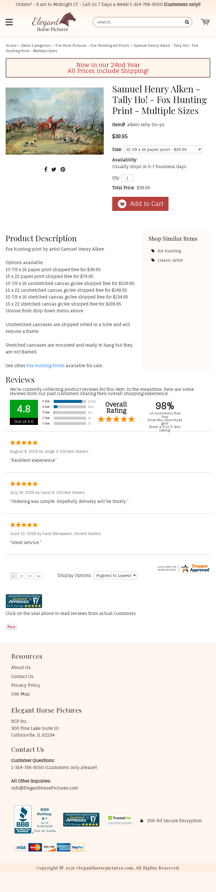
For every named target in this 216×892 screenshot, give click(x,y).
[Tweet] (54, 169)
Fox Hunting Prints (45, 365)
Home (11, 45)
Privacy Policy (25, 685)
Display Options (74, 575)
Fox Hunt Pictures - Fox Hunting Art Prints (92, 45)
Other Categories (36, 45)
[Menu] (10, 22)
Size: (117, 149)
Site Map (20, 694)
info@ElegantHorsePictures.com (44, 788)
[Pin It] (62, 169)
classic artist (170, 260)
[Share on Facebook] (45, 169)
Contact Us (22, 676)
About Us (21, 667)
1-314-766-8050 (146, 4)
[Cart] (205, 22)
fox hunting (169, 250)
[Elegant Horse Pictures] (53, 22)
